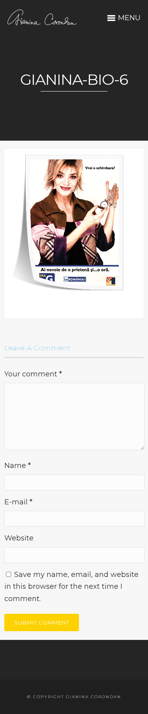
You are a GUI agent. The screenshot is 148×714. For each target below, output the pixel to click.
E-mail (18, 502)
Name (17, 465)
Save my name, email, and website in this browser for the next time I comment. (71, 586)
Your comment (33, 374)
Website (19, 538)
